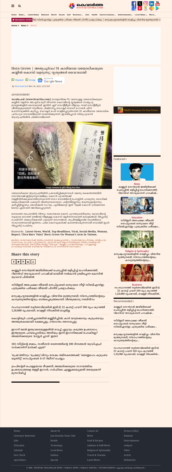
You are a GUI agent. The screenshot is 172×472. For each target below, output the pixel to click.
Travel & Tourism (96, 455)
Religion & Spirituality (98, 450)
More (151, 14)
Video (127, 450)
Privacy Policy (131, 431)
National (45, 14)
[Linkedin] (152, 3)
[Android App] (157, 8)
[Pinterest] (140, 8)
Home (14, 14)
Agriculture (20, 460)
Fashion (54, 455)
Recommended (123, 301)
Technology (56, 445)
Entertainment (124, 14)
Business (77, 14)
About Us (55, 431)
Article (127, 455)
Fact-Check (19, 455)
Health (94, 14)
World (54, 14)
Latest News (33, 14)
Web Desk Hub (21, 86)
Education (19, 445)
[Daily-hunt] (146, 8)
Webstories (129, 460)
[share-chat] (152, 8)
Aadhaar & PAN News (98, 445)
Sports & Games (107, 14)
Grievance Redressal (24, 436)
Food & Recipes (95, 440)
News (21, 14)
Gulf (69, 14)
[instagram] (146, 3)
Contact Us (92, 431)
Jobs (87, 14)
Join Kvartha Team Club (63, 436)
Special (54, 460)
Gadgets (128, 445)
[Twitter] (140, 3)
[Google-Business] (134, 8)
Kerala (62, 14)
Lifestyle (18, 450)
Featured (119, 159)
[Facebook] (134, 3)
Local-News (140, 14)
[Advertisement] (86, 46)
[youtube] (157, 3)
